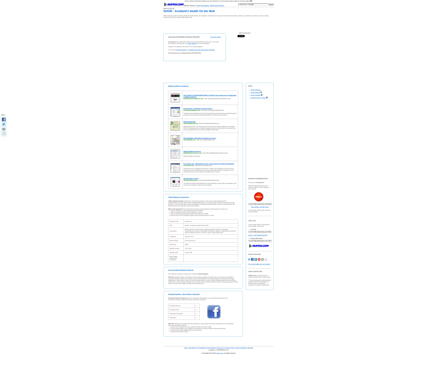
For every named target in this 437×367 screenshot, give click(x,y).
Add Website (193, 348)
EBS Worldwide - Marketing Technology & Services (199, 138)
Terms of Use (221, 348)
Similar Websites (256, 90)
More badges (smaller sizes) (260, 207)
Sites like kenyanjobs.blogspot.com (212, 110)
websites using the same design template (202, 50)
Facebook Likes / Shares (258, 98)
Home (186, 348)
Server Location (256, 95)
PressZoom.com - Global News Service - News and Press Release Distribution (208, 164)
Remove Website (241, 348)
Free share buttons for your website (259, 264)
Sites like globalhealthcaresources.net (215, 153)
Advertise (250, 348)
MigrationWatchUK (189, 122)
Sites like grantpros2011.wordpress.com (218, 98)
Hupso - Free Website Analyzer (257, 235)
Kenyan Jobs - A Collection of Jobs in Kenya (197, 108)
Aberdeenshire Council (190, 178)
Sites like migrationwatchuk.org (209, 123)
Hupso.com (219, 353)
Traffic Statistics (255, 92)
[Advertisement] (204, 25)
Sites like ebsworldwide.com (206, 140)
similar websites (181, 50)
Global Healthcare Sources (192, 151)
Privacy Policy (230, 348)
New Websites (211, 348)
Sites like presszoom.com (203, 165)
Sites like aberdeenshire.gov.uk (209, 180)
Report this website (215, 37)
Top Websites (202, 348)
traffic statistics (192, 43)
